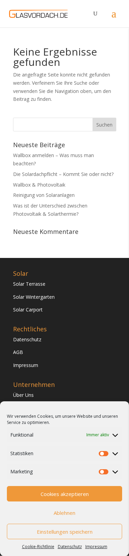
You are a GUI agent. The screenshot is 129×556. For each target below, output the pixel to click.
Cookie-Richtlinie (38, 546)
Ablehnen (64, 512)
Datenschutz (70, 546)
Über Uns (23, 395)
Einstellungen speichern (65, 531)
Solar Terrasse (29, 284)
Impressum (96, 546)
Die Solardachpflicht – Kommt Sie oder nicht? (63, 174)
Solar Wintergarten (34, 297)
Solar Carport (28, 309)
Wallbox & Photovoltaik (39, 184)
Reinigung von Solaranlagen (44, 195)
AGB (18, 352)
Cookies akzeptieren (65, 493)
